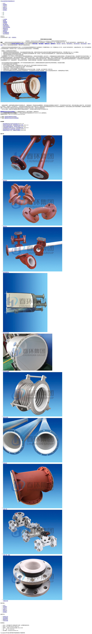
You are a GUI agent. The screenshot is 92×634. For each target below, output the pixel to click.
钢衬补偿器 (5, 417)
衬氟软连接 (5, 600)
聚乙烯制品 (5, 24)
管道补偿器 (5, 620)
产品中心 (5, 6)
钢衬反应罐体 (84, 43)
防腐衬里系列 (6, 25)
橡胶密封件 (5, 28)
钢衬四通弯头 (70, 43)
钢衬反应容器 (77, 43)
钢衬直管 (59, 43)
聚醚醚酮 (5, 22)
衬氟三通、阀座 (6, 554)
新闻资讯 (14, 37)
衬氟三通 (5, 509)
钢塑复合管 (5, 616)
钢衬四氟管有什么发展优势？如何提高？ (12, 129)
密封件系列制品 (6, 27)
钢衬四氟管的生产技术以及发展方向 (11, 123)
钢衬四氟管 (5, 617)
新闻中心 (5, 7)
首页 (10, 37)
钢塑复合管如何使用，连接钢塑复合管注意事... (13, 125)
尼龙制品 (5, 23)
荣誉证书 (5, 8)
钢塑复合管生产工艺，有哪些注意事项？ (12, 130)
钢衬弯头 (64, 43)
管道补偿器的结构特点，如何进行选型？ (12, 126)
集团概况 (5, 4)
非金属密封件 (6, 32)
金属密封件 (5, 29)
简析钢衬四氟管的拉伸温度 (18, 43)
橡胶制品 (5, 31)
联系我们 (5, 10)
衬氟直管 (5, 463)
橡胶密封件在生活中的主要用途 (8, 111)
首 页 (4, 3)
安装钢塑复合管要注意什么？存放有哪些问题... (13, 127)
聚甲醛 (4, 20)
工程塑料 (5, 19)
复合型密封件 (6, 33)
